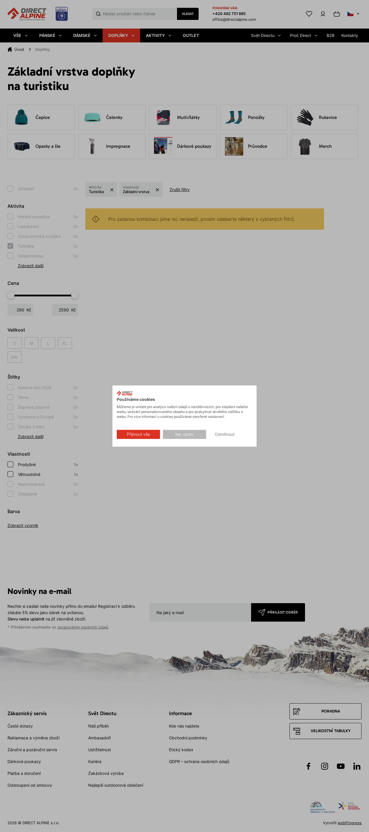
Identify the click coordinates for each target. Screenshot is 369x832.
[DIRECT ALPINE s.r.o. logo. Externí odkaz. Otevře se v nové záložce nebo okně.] (125, 393)
